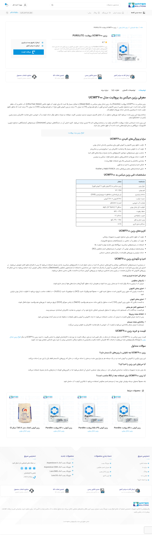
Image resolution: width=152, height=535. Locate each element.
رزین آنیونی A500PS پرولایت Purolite (93, 427)
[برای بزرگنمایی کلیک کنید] (138, 59)
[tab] (142, 90)
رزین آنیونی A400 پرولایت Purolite (127, 427)
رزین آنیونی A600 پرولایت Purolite (59, 427)
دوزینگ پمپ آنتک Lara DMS (60, 471)
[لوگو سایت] (137, 5)
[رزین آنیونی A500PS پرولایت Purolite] (93, 410)
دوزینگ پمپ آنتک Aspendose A (59, 463)
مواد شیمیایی (134, 27)
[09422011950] (34, 477)
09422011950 (28, 477)
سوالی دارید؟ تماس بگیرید (26, 13)
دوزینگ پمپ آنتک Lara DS (61, 475)
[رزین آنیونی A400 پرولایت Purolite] (127, 410)
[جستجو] (52, 5)
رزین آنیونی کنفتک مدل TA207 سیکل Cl (25, 427)
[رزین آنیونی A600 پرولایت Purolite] (59, 410)
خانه (141, 27)
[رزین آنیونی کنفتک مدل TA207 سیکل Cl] (25, 410)
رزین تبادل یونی (123, 27)
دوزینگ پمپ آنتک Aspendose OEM (57, 467)
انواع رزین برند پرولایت (76, 132)
